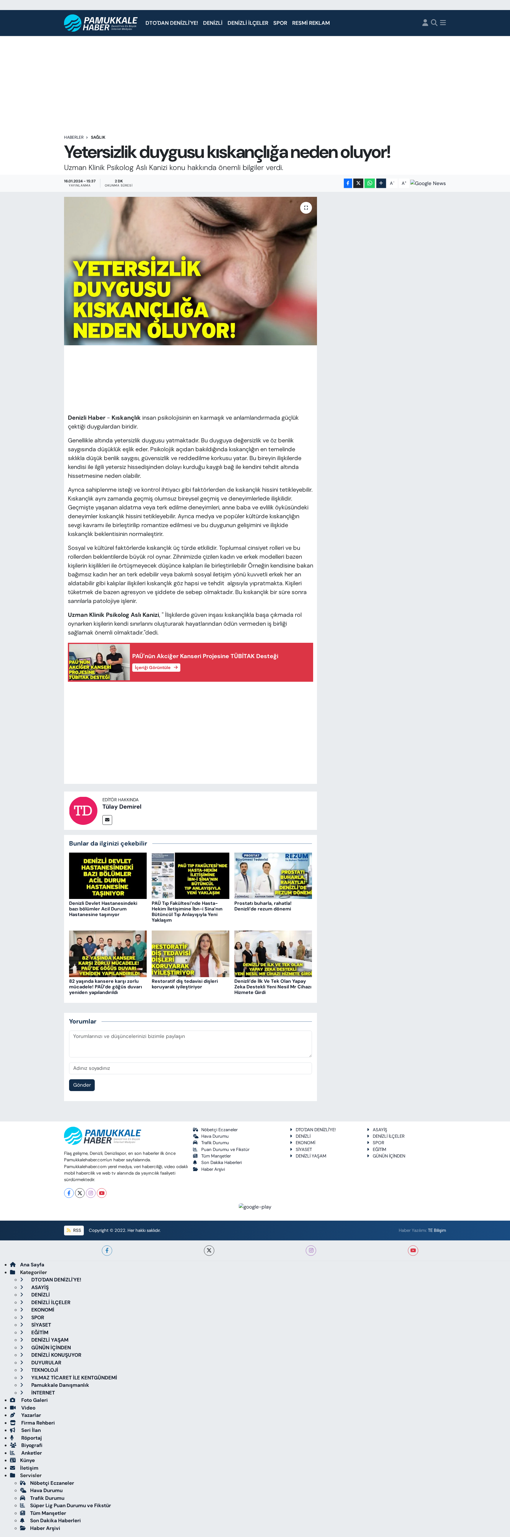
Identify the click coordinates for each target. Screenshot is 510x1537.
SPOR (280, 23)
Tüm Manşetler (216, 1156)
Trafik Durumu (215, 1143)
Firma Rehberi (37, 1423)
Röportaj (31, 1438)
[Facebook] (69, 1193)
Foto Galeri (34, 1400)
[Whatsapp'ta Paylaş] (369, 183)
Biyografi (31, 1445)
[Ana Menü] (443, 23)
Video (27, 1407)
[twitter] (209, 1250)
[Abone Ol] (428, 183)
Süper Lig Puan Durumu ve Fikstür (70, 1505)
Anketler (31, 1453)
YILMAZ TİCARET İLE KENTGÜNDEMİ (73, 1377)
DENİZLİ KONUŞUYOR (55, 1355)
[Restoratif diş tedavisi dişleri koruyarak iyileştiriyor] (190, 953)
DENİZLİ (213, 23)
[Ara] (434, 23)
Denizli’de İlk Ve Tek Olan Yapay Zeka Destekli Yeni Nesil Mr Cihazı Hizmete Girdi (272, 986)
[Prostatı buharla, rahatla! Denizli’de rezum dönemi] (273, 875)
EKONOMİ (305, 1143)
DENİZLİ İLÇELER (248, 23)
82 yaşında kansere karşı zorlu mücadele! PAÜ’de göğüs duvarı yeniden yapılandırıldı (105, 986)
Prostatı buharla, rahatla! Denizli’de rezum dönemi (263, 906)
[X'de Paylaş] (358, 183)
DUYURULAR (45, 1362)
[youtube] (413, 1250)
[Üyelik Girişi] (425, 23)
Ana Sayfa (32, 1264)
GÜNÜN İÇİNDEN (389, 1156)
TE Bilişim (437, 1230)
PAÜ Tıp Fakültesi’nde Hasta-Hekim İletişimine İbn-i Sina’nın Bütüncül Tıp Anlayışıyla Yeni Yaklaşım (187, 911)
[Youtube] (102, 1193)
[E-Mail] (107, 820)
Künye (27, 1460)
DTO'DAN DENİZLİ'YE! (172, 23)
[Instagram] (91, 1193)
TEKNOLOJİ (44, 1370)
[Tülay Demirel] (83, 810)
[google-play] (255, 1206)
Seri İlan (30, 1430)
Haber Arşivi (213, 1169)
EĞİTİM (379, 1149)
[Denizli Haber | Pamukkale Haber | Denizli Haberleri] (101, 23)
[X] (80, 1193)
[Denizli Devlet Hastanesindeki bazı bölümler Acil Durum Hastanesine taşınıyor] (108, 875)
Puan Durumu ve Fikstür (225, 1149)
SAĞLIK (98, 137)
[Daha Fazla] (381, 183)
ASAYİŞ (380, 1130)
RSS (76, 1230)
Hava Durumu (215, 1136)
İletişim (29, 1468)
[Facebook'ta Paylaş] (348, 183)
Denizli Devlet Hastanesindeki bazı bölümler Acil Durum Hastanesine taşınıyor (103, 909)
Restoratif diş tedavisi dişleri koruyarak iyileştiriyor (185, 984)
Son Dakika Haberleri (221, 1162)
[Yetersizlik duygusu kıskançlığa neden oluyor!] (190, 271)
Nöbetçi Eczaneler (219, 1130)
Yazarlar (30, 1415)
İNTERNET (42, 1392)
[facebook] (107, 1250)
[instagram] (311, 1250)
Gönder (82, 1085)
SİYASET (304, 1149)
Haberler (74, 137)
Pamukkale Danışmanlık (59, 1385)
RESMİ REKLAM (311, 23)
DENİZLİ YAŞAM (311, 1156)
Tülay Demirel (121, 806)
